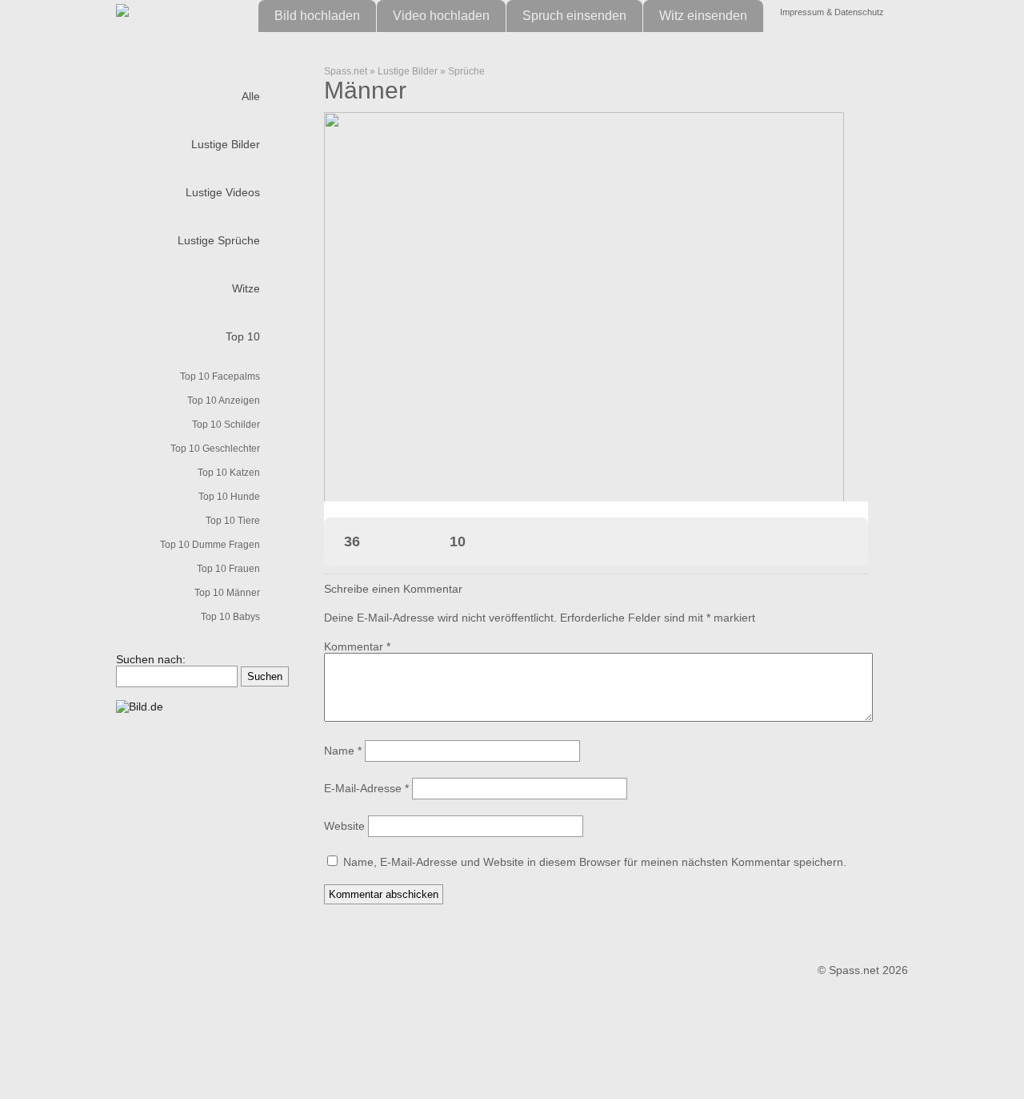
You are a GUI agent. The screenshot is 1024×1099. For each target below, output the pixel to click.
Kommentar (357, 646)
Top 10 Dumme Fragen (210, 544)
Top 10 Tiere (233, 520)
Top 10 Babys (230, 616)
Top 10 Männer (227, 592)
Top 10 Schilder (226, 424)
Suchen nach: (151, 659)
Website (344, 825)
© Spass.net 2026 (863, 970)
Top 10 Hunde (229, 496)
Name (343, 750)
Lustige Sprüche (219, 240)
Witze (246, 288)
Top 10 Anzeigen (223, 400)
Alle (251, 96)
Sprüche (466, 71)
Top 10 (243, 336)
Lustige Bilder (225, 144)
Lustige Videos (223, 192)
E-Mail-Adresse (366, 788)
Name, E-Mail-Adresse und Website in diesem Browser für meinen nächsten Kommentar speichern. (594, 861)
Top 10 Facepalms (220, 376)
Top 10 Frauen (228, 568)
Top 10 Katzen (229, 472)
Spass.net (345, 71)
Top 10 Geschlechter (215, 448)
